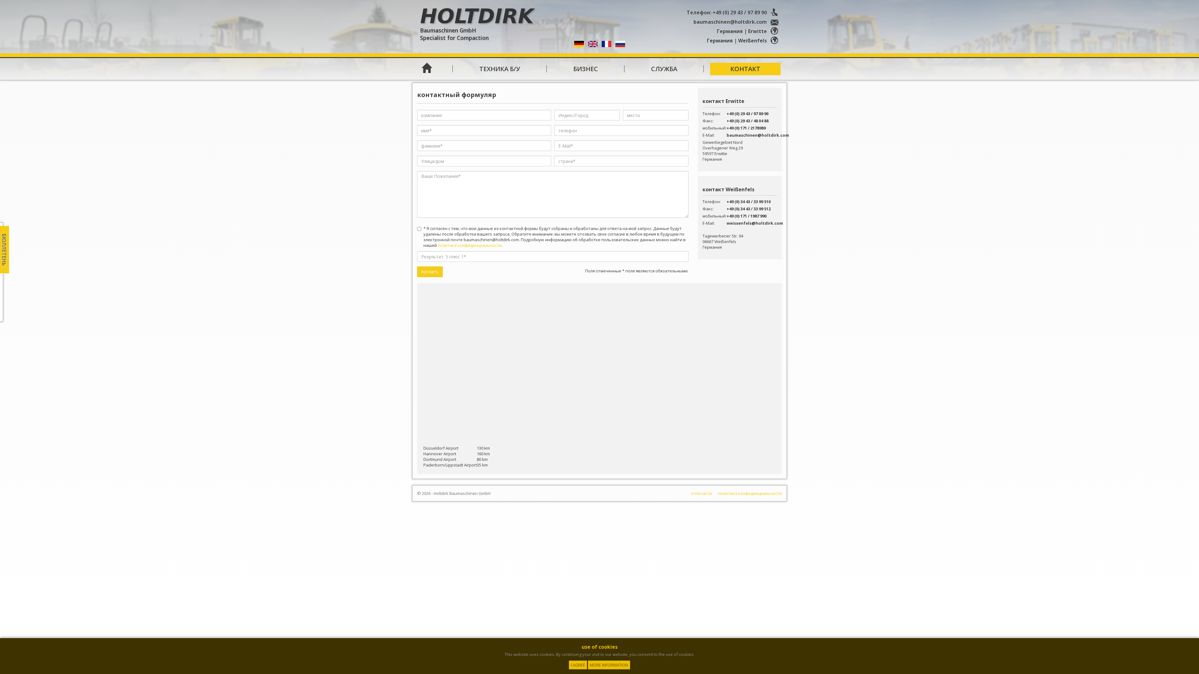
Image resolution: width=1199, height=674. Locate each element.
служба (664, 69)
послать (430, 272)
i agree (578, 665)
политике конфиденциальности (469, 245)
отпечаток (702, 493)
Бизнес (585, 69)
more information (609, 665)
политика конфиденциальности (750, 493)
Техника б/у (499, 69)
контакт (745, 69)
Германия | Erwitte (742, 31)
